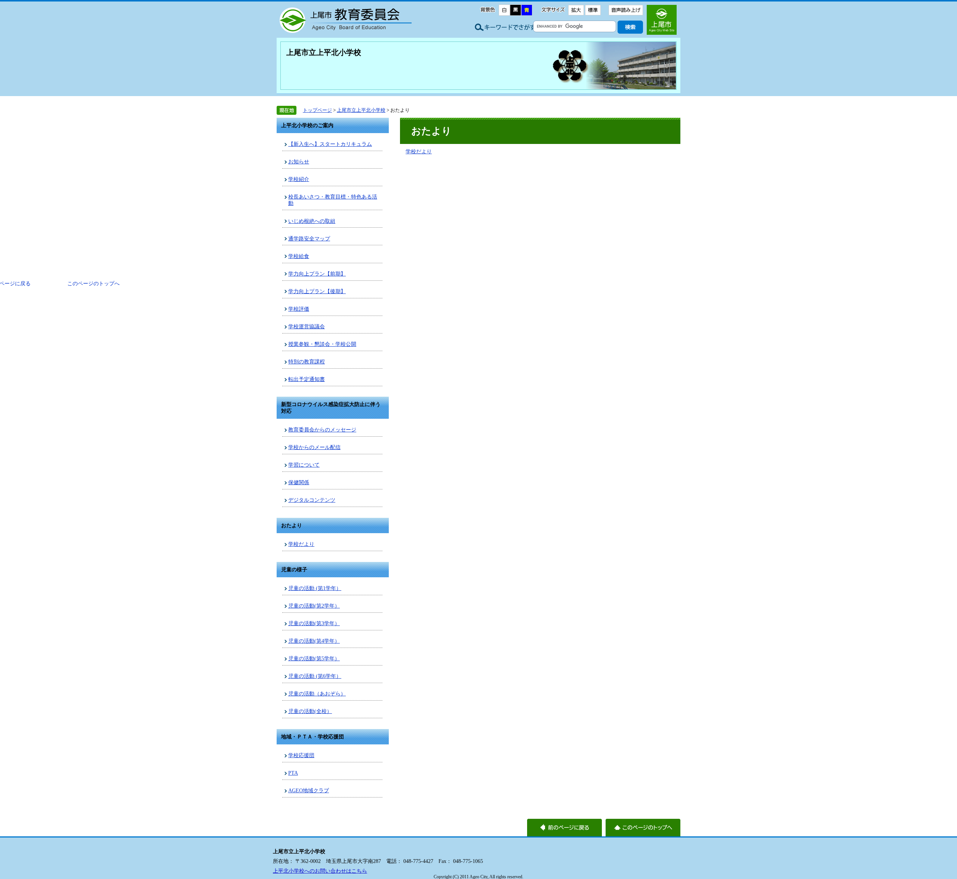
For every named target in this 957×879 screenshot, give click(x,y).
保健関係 (298, 482)
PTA (293, 773)
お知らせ (298, 162)
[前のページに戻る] (564, 827)
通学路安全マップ (309, 239)
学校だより (301, 544)
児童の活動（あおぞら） (317, 694)
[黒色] (515, 10)
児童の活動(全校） (310, 711)
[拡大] (575, 10)
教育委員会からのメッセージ (322, 430)
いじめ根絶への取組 (311, 221)
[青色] (526, 10)
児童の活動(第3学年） (314, 623)
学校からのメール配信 (314, 447)
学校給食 (298, 256)
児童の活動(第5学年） (314, 658)
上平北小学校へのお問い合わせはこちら (320, 871)
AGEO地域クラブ (308, 790)
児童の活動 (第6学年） (314, 676)
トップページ (317, 110)
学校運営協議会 (306, 326)
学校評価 (298, 309)
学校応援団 (301, 755)
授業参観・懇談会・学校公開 (322, 344)
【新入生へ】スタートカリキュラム (330, 144)
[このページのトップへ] (643, 827)
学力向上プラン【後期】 (317, 291)
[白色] (504, 10)
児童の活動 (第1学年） (314, 588)
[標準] (592, 10)
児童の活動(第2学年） (314, 606)
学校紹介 (298, 179)
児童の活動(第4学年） (314, 641)
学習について (304, 465)
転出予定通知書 (306, 379)
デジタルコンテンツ (311, 500)
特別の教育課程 (306, 362)
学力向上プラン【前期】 (317, 274)
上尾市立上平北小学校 (323, 52)
